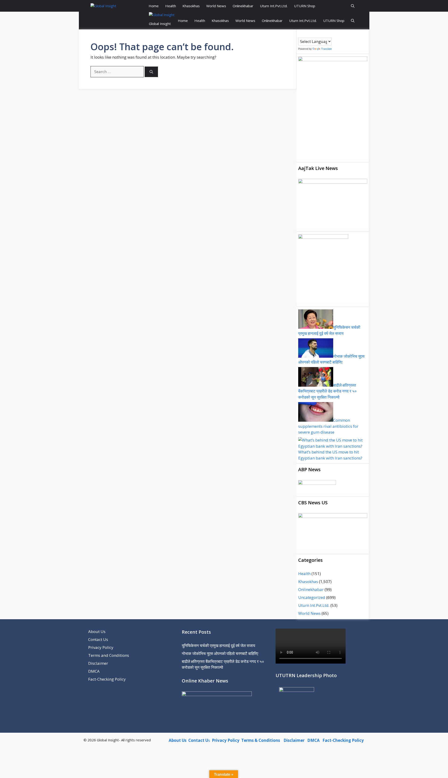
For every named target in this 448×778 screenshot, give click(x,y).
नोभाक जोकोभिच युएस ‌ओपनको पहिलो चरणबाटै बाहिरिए (220, 653)
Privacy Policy (100, 647)
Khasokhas (191, 6)
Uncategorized (311, 597)
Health (170, 6)
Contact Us (98, 639)
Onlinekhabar (243, 6)
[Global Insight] (103, 6)
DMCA (94, 671)
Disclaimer (98, 663)
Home (154, 6)
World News (216, 6)
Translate (326, 48)
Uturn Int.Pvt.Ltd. (273, 6)
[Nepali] (319, 34)
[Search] (151, 72)
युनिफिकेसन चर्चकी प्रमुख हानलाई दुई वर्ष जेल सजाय (218, 645)
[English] (310, 34)
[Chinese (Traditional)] (305, 34)
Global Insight (160, 23)
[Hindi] (314, 34)
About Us (96, 631)
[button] (353, 6)
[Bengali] (300, 34)
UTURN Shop (304, 6)
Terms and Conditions (108, 655)
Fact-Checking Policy (107, 679)
